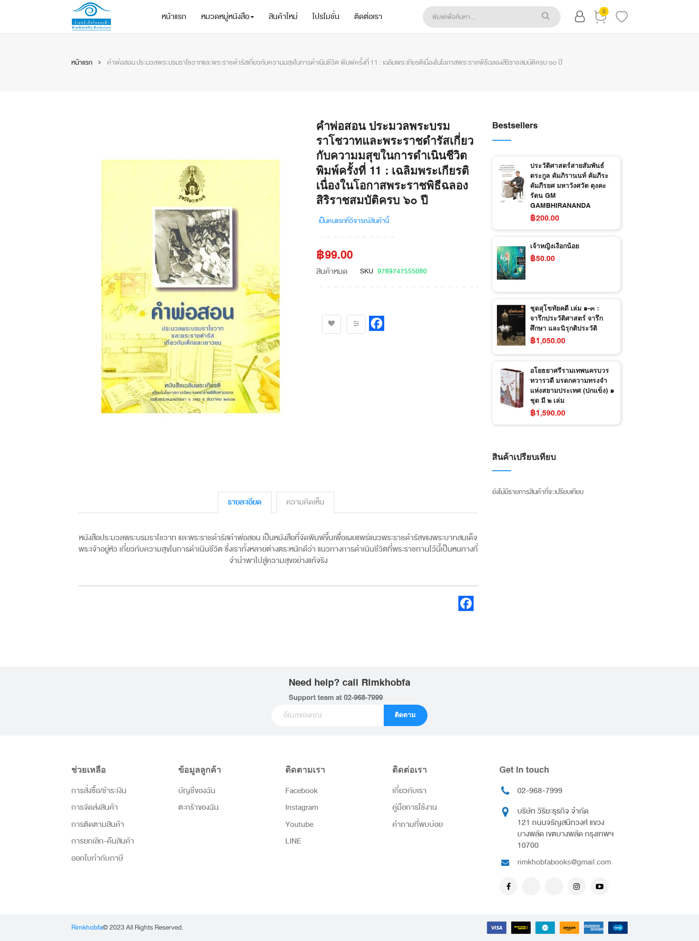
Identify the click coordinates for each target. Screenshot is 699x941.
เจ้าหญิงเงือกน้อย (554, 246)
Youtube (299, 824)
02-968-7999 (363, 697)
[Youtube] (600, 886)
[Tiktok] (554, 886)
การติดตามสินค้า (97, 824)
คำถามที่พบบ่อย (417, 824)
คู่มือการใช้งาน (414, 807)
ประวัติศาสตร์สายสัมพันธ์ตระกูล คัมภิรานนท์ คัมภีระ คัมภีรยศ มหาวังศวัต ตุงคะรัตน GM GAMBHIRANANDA (569, 186)
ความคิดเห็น (305, 502)
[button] (580, 18)
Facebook (301, 791)
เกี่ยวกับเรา (409, 791)
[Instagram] (577, 886)
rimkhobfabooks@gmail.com (564, 862)
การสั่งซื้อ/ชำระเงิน (98, 791)
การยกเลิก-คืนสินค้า (102, 841)
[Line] (531, 886)
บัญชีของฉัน (196, 791)
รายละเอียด (245, 502)
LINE (293, 841)
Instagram (301, 807)
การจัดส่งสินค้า (94, 807)
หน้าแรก (81, 62)
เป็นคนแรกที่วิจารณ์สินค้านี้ (354, 220)
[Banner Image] (556, 530)
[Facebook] (508, 886)
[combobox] (476, 17)
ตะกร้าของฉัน (198, 807)
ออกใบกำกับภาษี (97, 858)
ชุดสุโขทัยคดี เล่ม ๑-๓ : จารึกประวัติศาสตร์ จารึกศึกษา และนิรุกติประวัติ (566, 318)
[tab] (245, 502)
